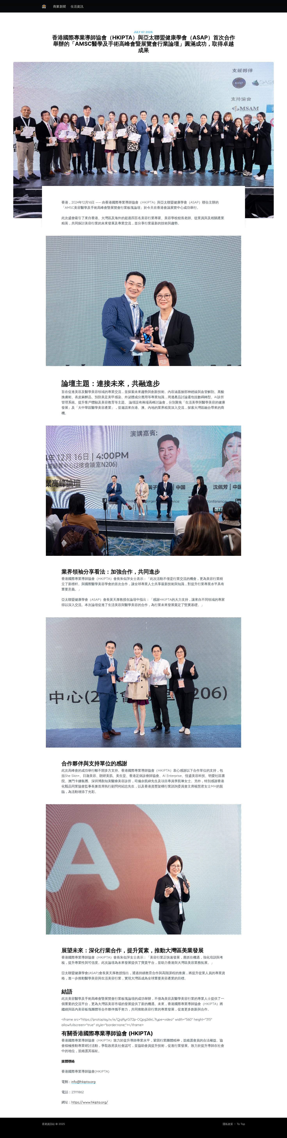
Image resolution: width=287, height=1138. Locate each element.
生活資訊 (77, 6)
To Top (241, 1124)
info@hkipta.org (83, 1082)
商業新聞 (59, 6)
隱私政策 (228, 1124)
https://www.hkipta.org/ (89, 1102)
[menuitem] (59, 6)
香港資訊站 (48, 1124)
